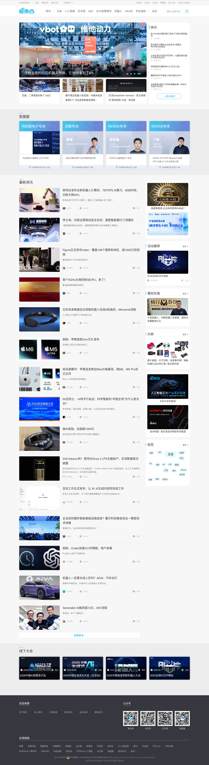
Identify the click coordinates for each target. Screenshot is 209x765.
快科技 (110, 746)
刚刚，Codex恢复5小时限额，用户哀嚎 (87, 548)
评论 (138, 208)
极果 (21, 746)
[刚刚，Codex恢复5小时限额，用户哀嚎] (39, 558)
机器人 (118, 11)
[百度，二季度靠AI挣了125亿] (39, 87)
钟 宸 (69, 323)
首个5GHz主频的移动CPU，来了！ (85, 280)
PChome (157, 746)
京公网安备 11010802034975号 (82, 757)
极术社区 (122, 751)
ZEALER (45, 751)
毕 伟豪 (69, 561)
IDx (150, 463)
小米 (170, 464)
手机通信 (141, 11)
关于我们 (23, 712)
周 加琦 (69, 268)
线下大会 (171, 2)
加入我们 (38, 712)
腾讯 (174, 470)
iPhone (183, 470)
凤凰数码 (57, 746)
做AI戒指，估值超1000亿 (78, 429)
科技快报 (57, 751)
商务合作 (68, 712)
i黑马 (135, 746)
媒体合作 (99, 712)
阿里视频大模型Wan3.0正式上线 (165, 66)
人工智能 (70, 11)
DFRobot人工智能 (84, 751)
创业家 (145, 746)
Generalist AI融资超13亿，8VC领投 (85, 608)
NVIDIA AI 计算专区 (28, 751)
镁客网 (89, 746)
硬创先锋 (153, 293)
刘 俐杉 (69, 591)
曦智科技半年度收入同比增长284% (166, 75)
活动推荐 (153, 246)
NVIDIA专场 (117, 126)
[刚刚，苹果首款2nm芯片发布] (39, 349)
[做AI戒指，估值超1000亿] (39, 439)
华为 (182, 458)
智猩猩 (162, 2)
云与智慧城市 (104, 11)
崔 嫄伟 (69, 476)
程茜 (68, 293)
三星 (166, 470)
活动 (154, 11)
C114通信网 (123, 746)
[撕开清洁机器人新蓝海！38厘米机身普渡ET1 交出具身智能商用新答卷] (83, 87)
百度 (170, 454)
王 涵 (69, 417)
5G (164, 464)
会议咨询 (83, 712)
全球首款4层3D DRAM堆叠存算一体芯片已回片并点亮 (169, 85)
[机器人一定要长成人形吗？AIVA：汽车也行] (39, 588)
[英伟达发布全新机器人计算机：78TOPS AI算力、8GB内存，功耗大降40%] (39, 200)
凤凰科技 (32, 746)
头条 (59, 11)
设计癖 (79, 746)
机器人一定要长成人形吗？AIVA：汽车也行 (90, 578)
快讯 (48, 11)
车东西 (147, 2)
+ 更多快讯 (169, 96)
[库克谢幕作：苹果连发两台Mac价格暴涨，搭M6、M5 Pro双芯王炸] (39, 379)
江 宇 (69, 233)
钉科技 (100, 746)
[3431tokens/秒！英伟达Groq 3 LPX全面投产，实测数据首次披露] (39, 468)
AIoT (90, 11)
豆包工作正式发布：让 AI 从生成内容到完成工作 (93, 488)
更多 (184, 246)
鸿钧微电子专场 (33, 126)
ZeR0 (69, 208)
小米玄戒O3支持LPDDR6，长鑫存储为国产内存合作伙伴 (169, 56)
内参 (150, 334)
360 (159, 452)
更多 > (133, 751)
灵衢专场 (71, 126)
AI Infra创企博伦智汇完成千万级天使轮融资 (169, 35)
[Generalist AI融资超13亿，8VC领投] (39, 617)
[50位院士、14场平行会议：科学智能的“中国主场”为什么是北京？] (83, 50)
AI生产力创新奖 (184, 2)
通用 (177, 464)
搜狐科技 (44, 746)
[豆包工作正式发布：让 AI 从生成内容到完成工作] (39, 498)
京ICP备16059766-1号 (103, 757)
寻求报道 (53, 712)
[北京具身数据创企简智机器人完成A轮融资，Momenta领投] (39, 319)
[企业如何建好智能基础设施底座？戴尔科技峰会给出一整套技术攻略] (39, 528)
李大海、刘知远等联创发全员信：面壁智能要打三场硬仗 (98, 220)
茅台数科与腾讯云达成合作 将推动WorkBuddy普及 (166, 45)
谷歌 (157, 464)
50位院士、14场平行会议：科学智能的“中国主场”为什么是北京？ (73, 72)
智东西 (139, 2)
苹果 (157, 479)
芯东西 (155, 2)
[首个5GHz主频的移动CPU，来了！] (39, 289)
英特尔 (165, 479)
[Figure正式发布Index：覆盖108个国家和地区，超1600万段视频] (39, 260)
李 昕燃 (69, 502)
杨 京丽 (69, 387)
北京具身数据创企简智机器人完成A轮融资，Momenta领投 (99, 309)
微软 (151, 453)
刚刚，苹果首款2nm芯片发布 (81, 339)
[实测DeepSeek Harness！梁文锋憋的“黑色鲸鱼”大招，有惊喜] (126, 87)
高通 (150, 479)
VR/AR (129, 11)
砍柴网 (68, 746)
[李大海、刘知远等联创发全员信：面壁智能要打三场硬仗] (39, 230)
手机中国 (169, 746)
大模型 (181, 453)
